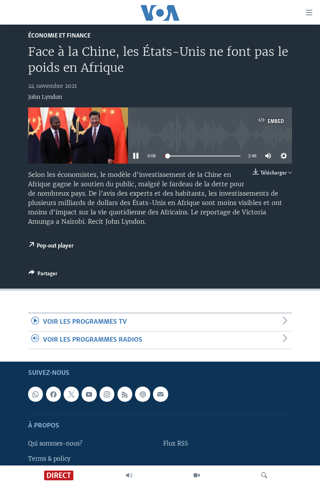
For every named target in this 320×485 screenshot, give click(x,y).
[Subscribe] (160, 394)
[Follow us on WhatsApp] (35, 394)
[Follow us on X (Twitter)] (71, 394)
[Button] (42, 274)
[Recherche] (264, 475)
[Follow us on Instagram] (107, 394)
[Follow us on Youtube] (89, 394)
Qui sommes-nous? (55, 443)
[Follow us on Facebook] (53, 394)
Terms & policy (49, 458)
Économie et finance (59, 35)
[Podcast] (142, 394)
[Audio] (129, 475)
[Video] (196, 475)
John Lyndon (45, 96)
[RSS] (124, 394)
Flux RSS (175, 443)
